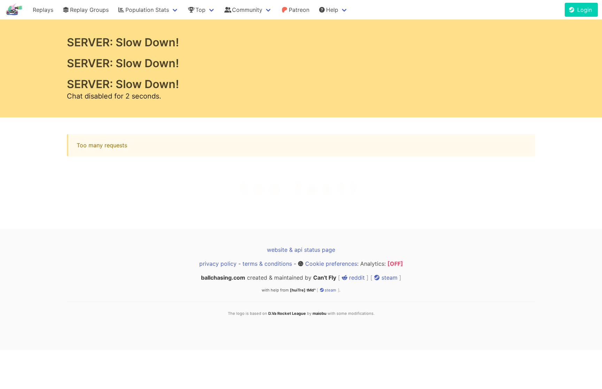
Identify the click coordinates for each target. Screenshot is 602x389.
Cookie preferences (331, 263)
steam (389, 277)
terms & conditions (267, 263)
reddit (356, 277)
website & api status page (301, 249)
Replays (43, 9)
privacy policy (218, 263)
